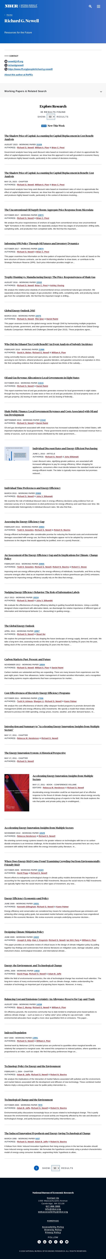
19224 (36, 597)
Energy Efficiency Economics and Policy (26, 898)
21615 (40, 383)
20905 (41, 564)
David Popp (22, 873)
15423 (40, 870)
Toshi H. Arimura (25, 701)
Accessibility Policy (53, 1227)
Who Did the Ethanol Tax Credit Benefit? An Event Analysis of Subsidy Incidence (48, 344)
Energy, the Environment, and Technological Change (33, 965)
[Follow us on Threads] (55, 1241)
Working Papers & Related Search (25, 91)
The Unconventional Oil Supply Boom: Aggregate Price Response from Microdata (48, 209)
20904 (41, 527)
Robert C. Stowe (79, 567)
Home (10, 15)
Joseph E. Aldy (24, 940)
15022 (36, 937)
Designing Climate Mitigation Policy (24, 931)
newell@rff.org (15, 61)
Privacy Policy (53, 1232)
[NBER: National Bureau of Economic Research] (23, 7)
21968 (41, 349)
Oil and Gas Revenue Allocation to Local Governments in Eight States (41, 377)
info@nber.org (53, 1209)
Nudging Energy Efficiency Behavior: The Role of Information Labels (42, 592)
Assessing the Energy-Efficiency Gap (24, 521)
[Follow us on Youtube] (66, 1241)
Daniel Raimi (52, 319)
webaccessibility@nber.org (53, 1212)
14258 (39, 1004)
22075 (38, 316)
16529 (42, 833)
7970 (40, 1105)
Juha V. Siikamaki (44, 496)
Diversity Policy (53, 1230)
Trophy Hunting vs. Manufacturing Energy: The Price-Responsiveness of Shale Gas (49, 277)
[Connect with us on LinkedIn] (44, 1241)
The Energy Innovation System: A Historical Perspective (35, 753)
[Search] (90, 6)
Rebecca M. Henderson (28, 738)
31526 (39, 144)
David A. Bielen (24, 352)
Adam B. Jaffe (54, 974)
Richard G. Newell (25, 147)
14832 (37, 971)
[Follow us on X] (39, 1241)
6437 (37, 1138)
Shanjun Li (39, 701)
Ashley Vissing (57, 285)
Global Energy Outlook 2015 (19, 310)
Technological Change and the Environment (28, 1099)
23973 (40, 215)
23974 (40, 249)
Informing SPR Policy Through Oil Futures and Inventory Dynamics (41, 243)
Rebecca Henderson (26, 836)
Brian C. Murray (24, 1007)
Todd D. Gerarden (25, 530)
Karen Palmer (70, 701)
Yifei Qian (39, 319)
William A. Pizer (42, 147)
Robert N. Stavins (62, 530)
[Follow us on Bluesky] (50, 1241)
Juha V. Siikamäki (44, 600)
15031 (36, 903)
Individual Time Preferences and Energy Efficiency (32, 488)
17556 (40, 698)
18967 (37, 631)
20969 (38, 493)
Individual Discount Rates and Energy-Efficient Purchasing (65, 448)
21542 (43, 420)
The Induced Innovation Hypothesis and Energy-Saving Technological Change (47, 1133)
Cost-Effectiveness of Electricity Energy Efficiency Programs (37, 693)
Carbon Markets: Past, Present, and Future (27, 659)
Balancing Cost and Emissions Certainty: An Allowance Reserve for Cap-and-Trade (49, 999)
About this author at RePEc (18, 74)
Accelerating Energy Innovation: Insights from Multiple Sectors (39, 827)
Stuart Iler (40, 634)
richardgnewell (15, 65)
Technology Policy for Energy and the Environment (32, 1066)
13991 (35, 1038)
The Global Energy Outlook (19, 625)
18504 (42, 664)
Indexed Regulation (15, 1032)
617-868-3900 (53, 1206)
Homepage (53, 1221)
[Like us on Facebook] (61, 1241)
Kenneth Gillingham (26, 907)
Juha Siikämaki (71, 457)
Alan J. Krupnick (40, 940)
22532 (39, 282)
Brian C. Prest (58, 147)
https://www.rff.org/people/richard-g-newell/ (30, 69)
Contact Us (53, 1198)
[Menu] (99, 6)
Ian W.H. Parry (73, 940)
